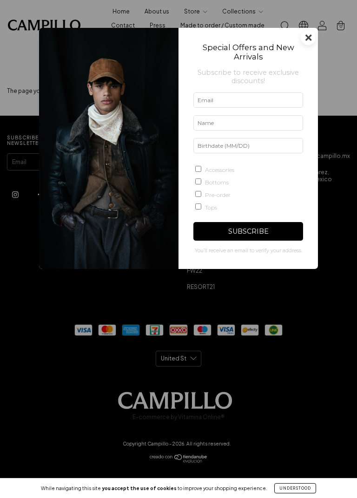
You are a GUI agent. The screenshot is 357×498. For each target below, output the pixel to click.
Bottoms (217, 182)
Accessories (219, 169)
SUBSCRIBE (248, 231)
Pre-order (218, 194)
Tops (211, 207)
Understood (295, 488)
